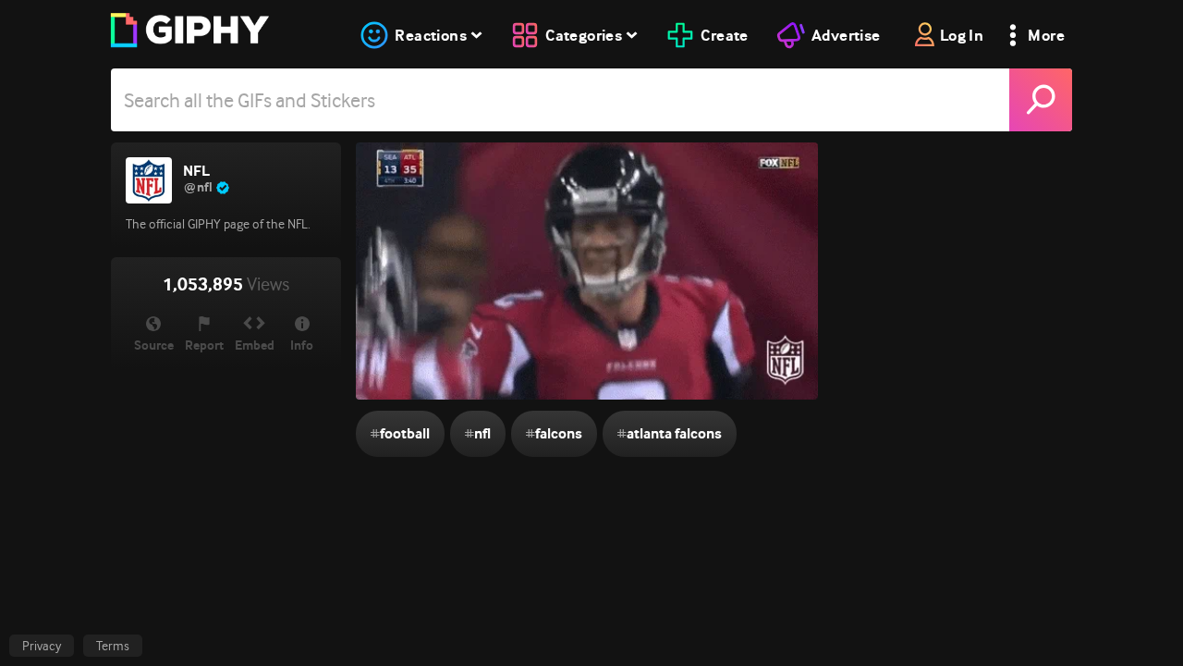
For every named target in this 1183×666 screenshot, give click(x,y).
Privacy (41, 645)
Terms (112, 645)
